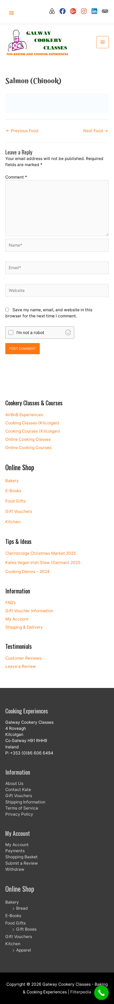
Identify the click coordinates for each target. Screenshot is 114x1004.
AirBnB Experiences (24, 414)
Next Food (95, 130)
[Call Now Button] (101, 992)
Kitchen (12, 521)
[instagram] (85, 11)
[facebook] (64, 11)
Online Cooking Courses (28, 447)
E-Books (13, 490)
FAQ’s (10, 602)
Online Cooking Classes (28, 439)
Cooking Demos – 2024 (27, 571)
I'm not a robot (30, 332)
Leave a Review (20, 666)
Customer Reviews (23, 658)
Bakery (12, 480)
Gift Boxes (26, 929)
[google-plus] (75, 11)
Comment (16, 177)
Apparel (23, 950)
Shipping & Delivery (24, 627)
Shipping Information (25, 802)
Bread (22, 908)
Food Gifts (15, 501)
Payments (15, 850)
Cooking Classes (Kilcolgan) (32, 422)
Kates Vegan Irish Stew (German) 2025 (42, 562)
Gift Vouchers (18, 511)
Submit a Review (21, 863)
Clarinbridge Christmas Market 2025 (40, 553)
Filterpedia (80, 991)
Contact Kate (18, 789)
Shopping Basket (21, 856)
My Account (17, 618)
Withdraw (14, 869)
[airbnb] (53, 11)
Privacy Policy (19, 814)
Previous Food (22, 130)
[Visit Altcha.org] (68, 332)
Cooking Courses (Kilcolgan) (32, 431)
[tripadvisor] (105, 11)
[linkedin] (96, 11)
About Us (14, 783)
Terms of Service (21, 808)
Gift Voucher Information (29, 610)
